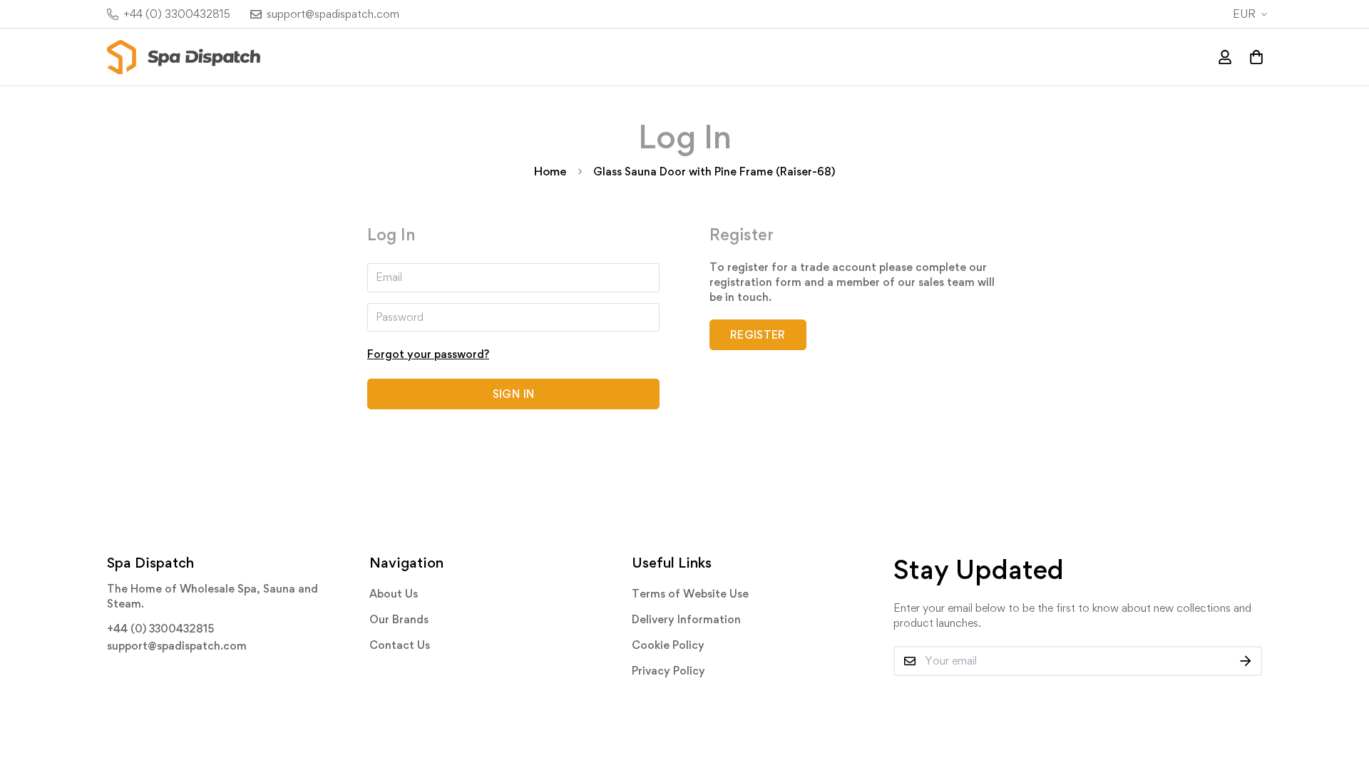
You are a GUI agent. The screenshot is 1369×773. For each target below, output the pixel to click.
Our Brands (399, 619)
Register (758, 335)
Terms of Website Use (690, 593)
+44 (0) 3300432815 (160, 628)
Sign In (513, 394)
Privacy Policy (668, 670)
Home (550, 171)
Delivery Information (686, 619)
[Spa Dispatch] (183, 57)
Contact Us (399, 645)
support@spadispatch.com (177, 645)
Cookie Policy (668, 645)
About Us (393, 593)
